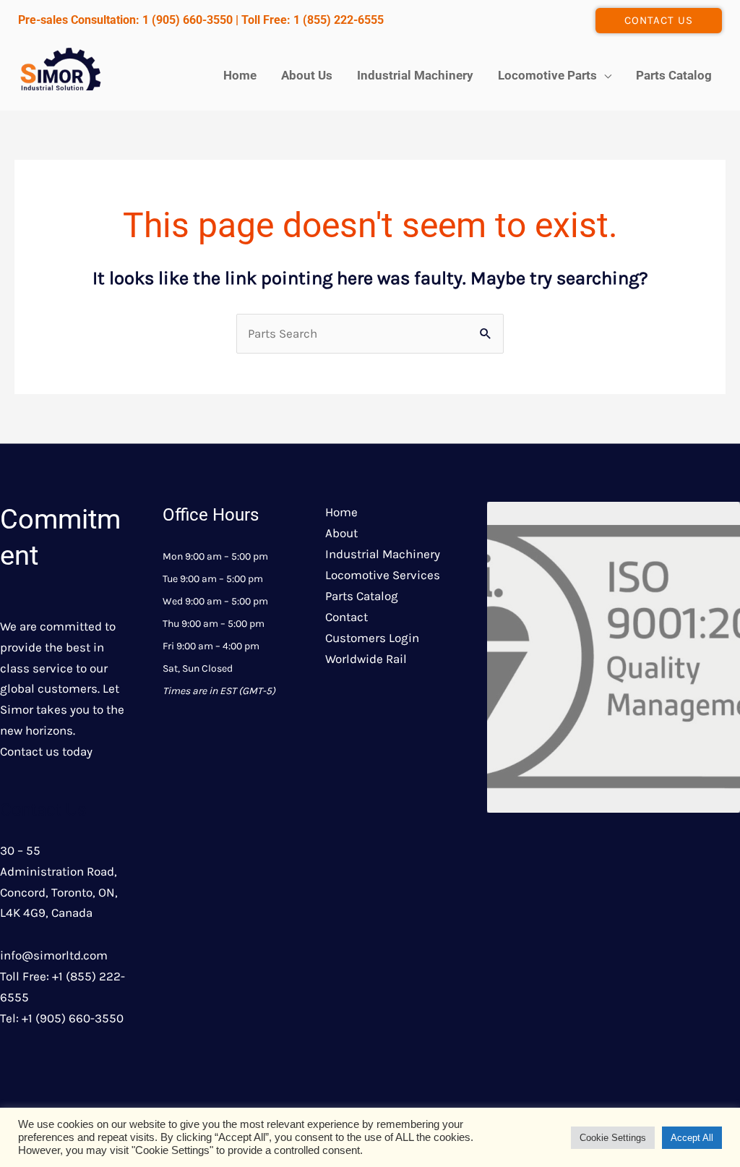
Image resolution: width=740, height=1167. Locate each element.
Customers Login (372, 637)
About (341, 533)
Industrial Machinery (382, 554)
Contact (346, 617)
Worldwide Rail (366, 658)
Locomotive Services (382, 575)
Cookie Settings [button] (613, 1137)
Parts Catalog (361, 596)
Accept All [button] (692, 1137)
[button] (658, 20)
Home (341, 512)
